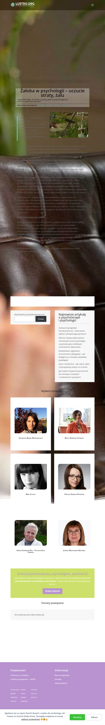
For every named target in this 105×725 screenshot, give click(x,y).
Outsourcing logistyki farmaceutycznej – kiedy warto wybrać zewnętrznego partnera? (72, 331)
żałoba (64, 105)
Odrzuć (94, 717)
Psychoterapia (23, 234)
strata (49, 105)
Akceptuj (77, 717)
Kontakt (58, 679)
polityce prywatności (30, 719)
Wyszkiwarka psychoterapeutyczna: (29, 314)
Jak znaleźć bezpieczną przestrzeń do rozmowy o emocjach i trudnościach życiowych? (73, 374)
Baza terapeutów (62, 675)
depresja (41, 105)
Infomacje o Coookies (19, 675)
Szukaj (41, 319)
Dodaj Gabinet (52, 591)
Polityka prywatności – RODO (22, 679)
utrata (57, 105)
